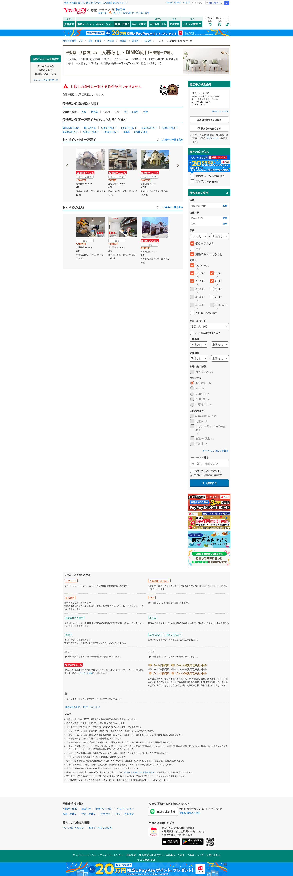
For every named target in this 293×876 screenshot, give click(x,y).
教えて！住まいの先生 (100, 827)
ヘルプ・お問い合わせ (208, 855)
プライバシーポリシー (84, 855)
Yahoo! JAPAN (173, 2)
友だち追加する (166, 811)
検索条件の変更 (199, 193)
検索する (211, 483)
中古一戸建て (139, 24)
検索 (226, 3)
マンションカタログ (73, 827)
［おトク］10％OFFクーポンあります (130, 12)
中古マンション (104, 24)
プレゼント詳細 (86, 673)
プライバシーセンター (111, 855)
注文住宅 (154, 24)
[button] (67, 154)
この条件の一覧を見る (171, 139)
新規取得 (120, 9)
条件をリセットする (220, 111)
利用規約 (131, 855)
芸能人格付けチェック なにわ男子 (216, 2)
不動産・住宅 (70, 808)
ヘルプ (186, 2)
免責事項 (170, 855)
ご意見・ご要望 (186, 855)
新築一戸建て (122, 24)
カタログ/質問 (190, 24)
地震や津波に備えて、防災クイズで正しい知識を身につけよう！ (96, 2)
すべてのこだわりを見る (216, 450)
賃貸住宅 (69, 24)
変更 (225, 205)
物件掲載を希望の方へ (151, 855)
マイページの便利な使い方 (45, 79)
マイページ (212, 138)
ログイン (102, 12)
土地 (163, 24)
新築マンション (85, 24)
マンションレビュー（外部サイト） (140, 772)
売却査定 (174, 24)
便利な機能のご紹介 (190, 813)
